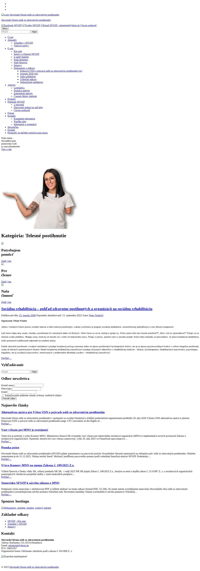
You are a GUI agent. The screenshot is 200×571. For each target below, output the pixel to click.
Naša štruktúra (21, 59)
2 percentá (19, 104)
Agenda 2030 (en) (29, 73)
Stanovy (18, 65)
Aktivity (12, 85)
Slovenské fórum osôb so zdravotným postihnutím (26, 20)
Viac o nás (6, 149)
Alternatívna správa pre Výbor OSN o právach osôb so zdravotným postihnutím (53, 412)
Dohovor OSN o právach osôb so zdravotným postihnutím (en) (51, 71)
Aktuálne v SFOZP (23, 43)
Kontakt (11, 116)
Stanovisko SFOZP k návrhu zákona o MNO (30, 483)
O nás (10, 48)
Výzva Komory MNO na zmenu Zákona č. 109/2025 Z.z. (37, 465)
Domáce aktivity (22, 90)
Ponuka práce (10, 447)
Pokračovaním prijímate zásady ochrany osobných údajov (33, 395)
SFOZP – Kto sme (17, 521)
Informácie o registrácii (25, 124)
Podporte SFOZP (16, 102)
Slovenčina (13, 127)
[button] (14, 556)
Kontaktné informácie (24, 118)
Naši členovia (20, 62)
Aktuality (12, 40)
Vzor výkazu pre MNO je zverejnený (24, 429)
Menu (5, 28)
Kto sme (18, 51)
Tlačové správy (21, 45)
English (11, 130)
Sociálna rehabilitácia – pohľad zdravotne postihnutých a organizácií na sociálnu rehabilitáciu (76, 309)
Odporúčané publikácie (31, 82)
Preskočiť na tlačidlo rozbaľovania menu (28, 132)
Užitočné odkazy (28, 79)
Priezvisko (6, 388)
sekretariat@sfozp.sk (18, 545)
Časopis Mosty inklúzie (25, 96)
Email (4, 392)
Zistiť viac (6, 261)
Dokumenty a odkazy (24, 68)
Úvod (10, 37)
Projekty (12, 99)
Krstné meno (7, 385)
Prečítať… (6, 358)
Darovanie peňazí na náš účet (28, 107)
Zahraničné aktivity (23, 93)
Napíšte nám (20, 121)
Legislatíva (19, 87)
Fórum (11, 113)
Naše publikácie (28, 76)
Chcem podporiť (88, 25)
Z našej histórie (21, 57)
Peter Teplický (96, 315)
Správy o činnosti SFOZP (26, 54)
